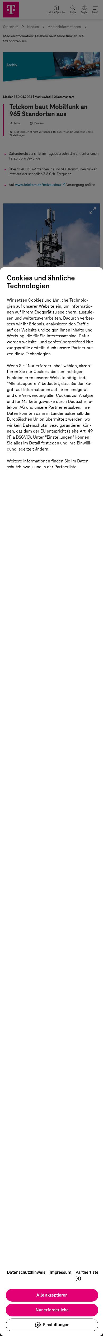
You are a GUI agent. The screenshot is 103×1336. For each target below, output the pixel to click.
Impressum (60, 1272)
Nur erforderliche (52, 1310)
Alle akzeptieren (52, 1295)
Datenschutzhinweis (26, 1272)
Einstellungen (56, 1325)
